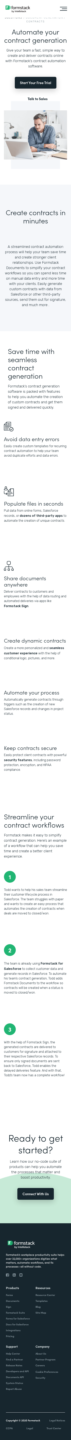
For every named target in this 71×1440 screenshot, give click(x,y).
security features (18, 760)
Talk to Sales (38, 98)
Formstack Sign (16, 606)
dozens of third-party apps (41, 516)
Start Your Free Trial (35, 82)
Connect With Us (35, 1193)
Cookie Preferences (47, 1372)
